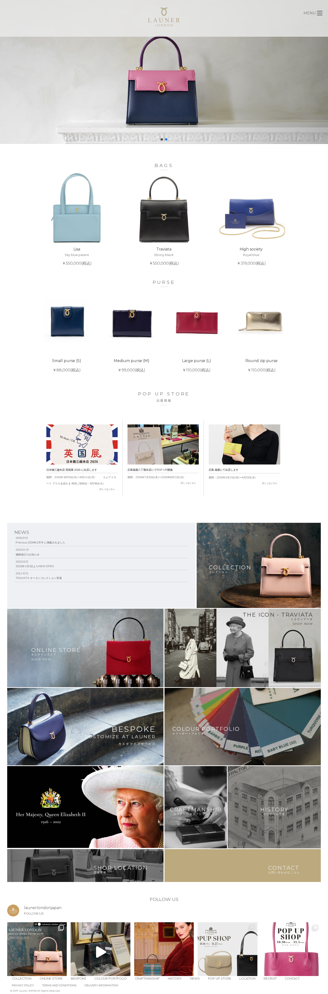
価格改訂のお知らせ (27, 554)
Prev (40, 219)
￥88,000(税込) (66, 365)
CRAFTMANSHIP (147, 978)
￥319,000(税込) (251, 256)
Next (287, 219)
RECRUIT (270, 978)
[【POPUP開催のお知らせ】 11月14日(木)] (227, 952)
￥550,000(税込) (77, 256)
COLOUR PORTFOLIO (110, 978)
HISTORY (175, 978)
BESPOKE (78, 978)
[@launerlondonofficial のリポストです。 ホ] (164, 952)
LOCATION (247, 978)
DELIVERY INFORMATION (101, 985)
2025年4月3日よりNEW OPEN (35, 566)
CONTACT (292, 978)
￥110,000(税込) (196, 365)
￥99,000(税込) (131, 365)
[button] (162, 139)
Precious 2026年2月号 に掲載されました (40, 542)
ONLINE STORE (51, 978)
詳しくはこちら (107, 489)
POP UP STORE (219, 978)
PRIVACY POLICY (23, 985)
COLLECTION (21, 978)
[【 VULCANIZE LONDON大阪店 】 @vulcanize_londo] (37, 952)
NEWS (195, 978)
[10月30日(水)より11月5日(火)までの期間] (291, 952)
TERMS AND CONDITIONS (59, 985)
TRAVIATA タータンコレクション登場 (39, 578)
